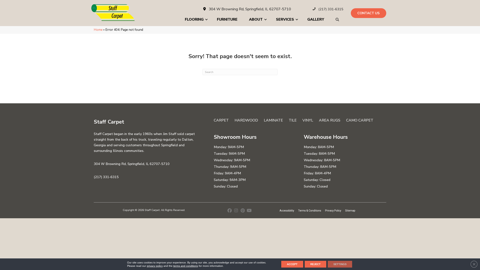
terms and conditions (185, 265)
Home (98, 30)
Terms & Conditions (309, 210)
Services (285, 19)
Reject (315, 264)
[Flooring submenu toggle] (206, 19)
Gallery (315, 19)
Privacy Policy (333, 210)
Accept (292, 264)
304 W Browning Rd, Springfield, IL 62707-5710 (250, 9)
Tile (293, 120)
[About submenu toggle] (265, 19)
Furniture (227, 19)
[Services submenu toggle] (297, 19)
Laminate (273, 120)
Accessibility (287, 210)
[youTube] (249, 211)
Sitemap (350, 210)
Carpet (221, 120)
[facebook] (229, 211)
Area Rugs (329, 120)
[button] (338, 19)
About (256, 19)
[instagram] (236, 211)
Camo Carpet (359, 120)
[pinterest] (242, 211)
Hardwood (246, 120)
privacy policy (155, 265)
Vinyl (307, 120)
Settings (339, 264)
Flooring (194, 19)
